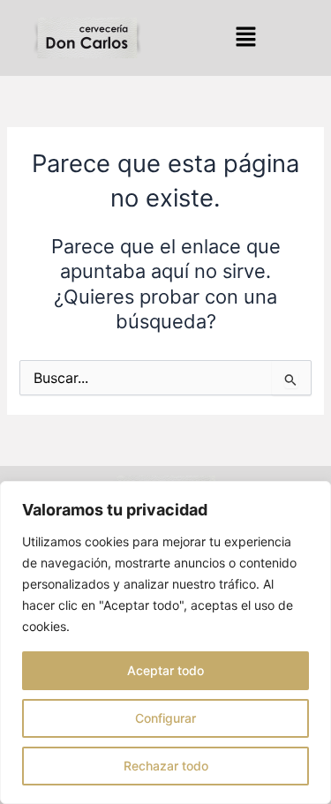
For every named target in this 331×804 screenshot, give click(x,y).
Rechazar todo (166, 765)
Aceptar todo (165, 670)
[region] (165, 642)
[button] (245, 37)
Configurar (165, 717)
